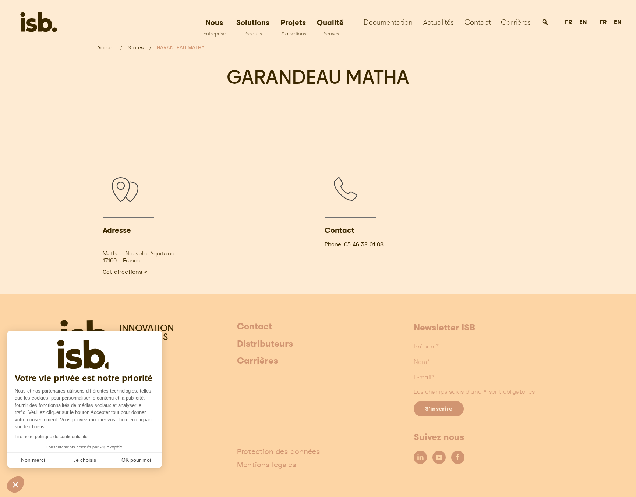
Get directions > (125, 272)
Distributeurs (265, 344)
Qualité (330, 27)
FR (568, 22)
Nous (214, 27)
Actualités (438, 22)
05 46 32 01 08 (364, 244)
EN (583, 22)
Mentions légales (266, 464)
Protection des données (278, 451)
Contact (477, 22)
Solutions (252, 27)
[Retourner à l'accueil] (46, 22)
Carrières (516, 22)
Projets (293, 27)
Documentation (388, 22)
